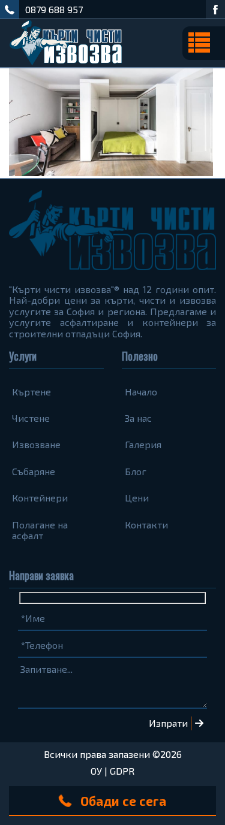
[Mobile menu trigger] (203, 43)
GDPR (122, 770)
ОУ (96, 770)
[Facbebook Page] (215, 9)
